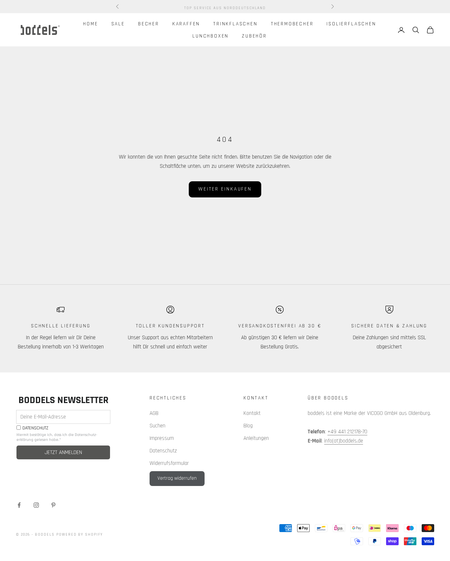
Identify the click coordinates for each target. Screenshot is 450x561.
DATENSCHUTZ (35, 428)
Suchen (157, 425)
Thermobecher (292, 23)
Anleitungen (256, 438)
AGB (154, 413)
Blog (248, 425)
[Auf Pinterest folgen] (53, 505)
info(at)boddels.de (343, 441)
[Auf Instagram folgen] (36, 505)
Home (90, 23)
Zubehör (254, 36)
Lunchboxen (210, 36)
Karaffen (186, 23)
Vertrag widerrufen (177, 478)
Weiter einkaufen (225, 189)
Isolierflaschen (351, 23)
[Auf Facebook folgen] (19, 505)
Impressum (162, 438)
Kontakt (252, 413)
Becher (148, 23)
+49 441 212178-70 (347, 431)
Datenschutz (163, 450)
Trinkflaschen (235, 23)
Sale (118, 23)
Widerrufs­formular (169, 463)
